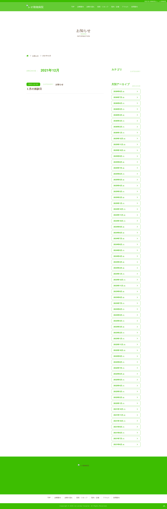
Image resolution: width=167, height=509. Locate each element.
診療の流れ (91, 7)
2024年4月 (119, 256)
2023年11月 (119, 285)
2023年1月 (119, 338)
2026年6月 (119, 103)
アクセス (125, 7)
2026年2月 (119, 126)
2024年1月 (119, 273)
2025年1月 (119, 203)
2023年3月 (119, 326)
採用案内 (134, 7)
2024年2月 (119, 268)
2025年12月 (119, 138)
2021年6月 (119, 444)
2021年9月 (119, 426)
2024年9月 (119, 226)
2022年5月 (119, 379)
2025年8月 (119, 162)
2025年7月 (119, 168)
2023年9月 (119, 291)
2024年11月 (119, 215)
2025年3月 (119, 191)
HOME (27, 56)
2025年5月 (119, 179)
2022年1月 (119, 403)
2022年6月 (119, 374)
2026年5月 (119, 109)
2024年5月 (119, 250)
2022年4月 (119, 385)
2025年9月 (119, 156)
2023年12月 (119, 279)
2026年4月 (119, 115)
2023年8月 (119, 297)
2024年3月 (119, 262)
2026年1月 (119, 132)
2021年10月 (119, 421)
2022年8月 (119, 362)
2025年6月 (119, 174)
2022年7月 (119, 368)
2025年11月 (119, 144)
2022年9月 (119, 356)
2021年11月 (119, 415)
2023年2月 (119, 332)
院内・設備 (115, 7)
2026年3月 (119, 121)
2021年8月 (119, 432)
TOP (73, 7)
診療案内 (80, 7)
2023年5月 (119, 315)
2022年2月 (119, 397)
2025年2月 (119, 197)
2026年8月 (119, 91)
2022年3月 (119, 391)
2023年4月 (119, 321)
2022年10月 (119, 350)
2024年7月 (119, 238)
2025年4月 (119, 185)
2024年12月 (119, 209)
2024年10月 (119, 221)
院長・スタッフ (102, 7)
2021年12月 (119, 409)
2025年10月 (119, 150)
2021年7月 (119, 438)
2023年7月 (119, 303)
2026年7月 (119, 97)
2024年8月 (119, 232)
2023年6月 (119, 309)
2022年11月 (119, 344)
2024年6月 (119, 244)
